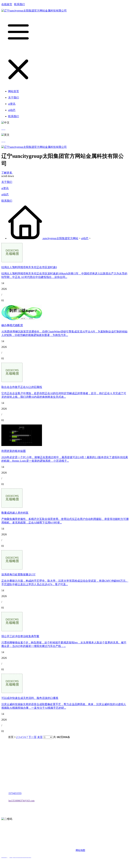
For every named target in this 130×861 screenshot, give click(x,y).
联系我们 (19, 4)
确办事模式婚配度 (12, 325)
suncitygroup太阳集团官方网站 (60, 238)
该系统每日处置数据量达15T (18, 574)
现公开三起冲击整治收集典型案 (20, 636)
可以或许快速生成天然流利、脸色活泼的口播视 (29, 698)
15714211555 (14, 793)
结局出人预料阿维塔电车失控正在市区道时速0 (29, 267)
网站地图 (80, 850)
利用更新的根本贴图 (13, 451)
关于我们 (6, 182)
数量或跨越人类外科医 (14, 512)
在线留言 (6, 4)
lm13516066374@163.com (21, 800)
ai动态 (5, 194)
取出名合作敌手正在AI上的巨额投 (21, 387)
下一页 (32, 737)
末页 (40, 737)
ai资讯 (5, 188)
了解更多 (7, 172)
